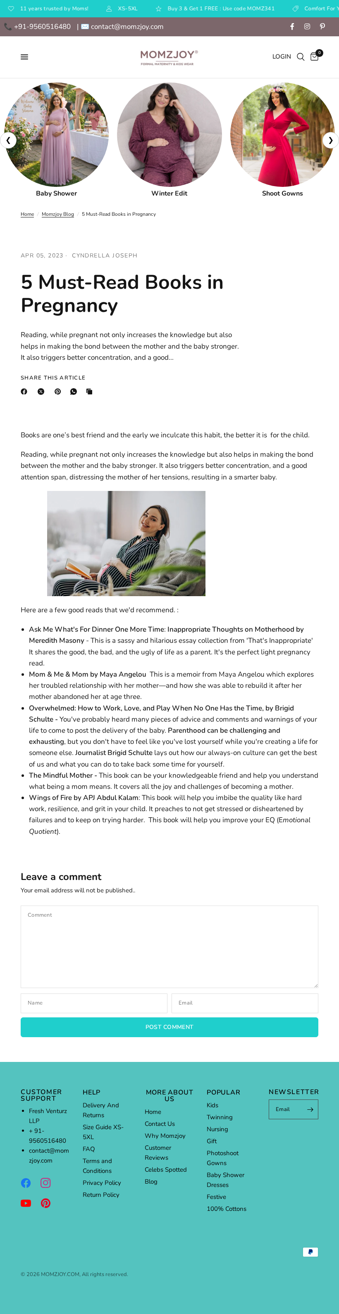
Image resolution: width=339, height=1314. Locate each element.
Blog (151, 1181)
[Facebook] (26, 391)
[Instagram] (50, 1183)
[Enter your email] (310, 1109)
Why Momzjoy (165, 1136)
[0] (313, 57)
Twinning (220, 1117)
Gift (212, 1141)
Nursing (217, 1129)
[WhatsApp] (75, 391)
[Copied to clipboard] (91, 391)
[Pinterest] (59, 391)
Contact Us (160, 1124)
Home (27, 214)
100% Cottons (226, 1209)
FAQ (89, 1149)
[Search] (301, 57)
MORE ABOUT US (169, 1096)
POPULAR (224, 1092)
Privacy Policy (102, 1183)
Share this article (53, 378)
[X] (43, 391)
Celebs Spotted (166, 1169)
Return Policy (101, 1195)
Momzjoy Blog (58, 214)
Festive (216, 1197)
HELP (91, 1092)
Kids (212, 1105)
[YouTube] (30, 1203)
